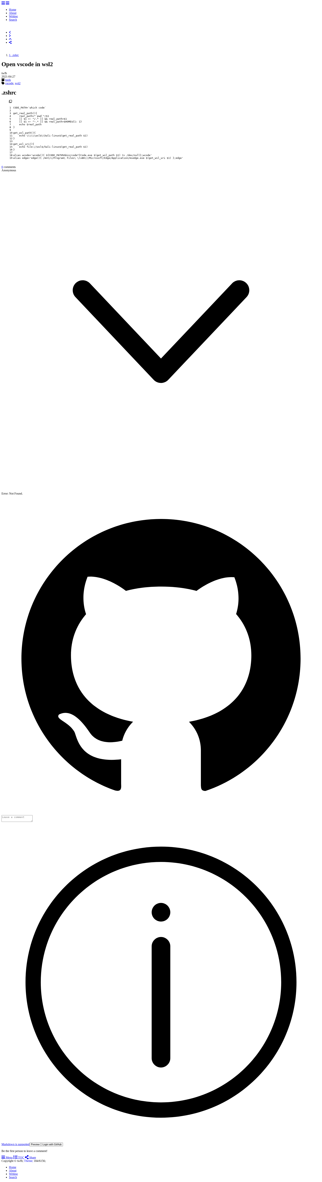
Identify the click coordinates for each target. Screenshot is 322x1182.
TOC (20, 1157)
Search (13, 19)
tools (8, 79)
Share (32, 1157)
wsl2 (17, 83)
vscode (9, 83)
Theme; (28, 1160)
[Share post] (10, 42)
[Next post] (10, 35)
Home (12, 9)
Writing (13, 16)
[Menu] (3, 3)
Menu (9, 1157)
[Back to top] (10, 39)
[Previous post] (10, 32)
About (12, 13)
